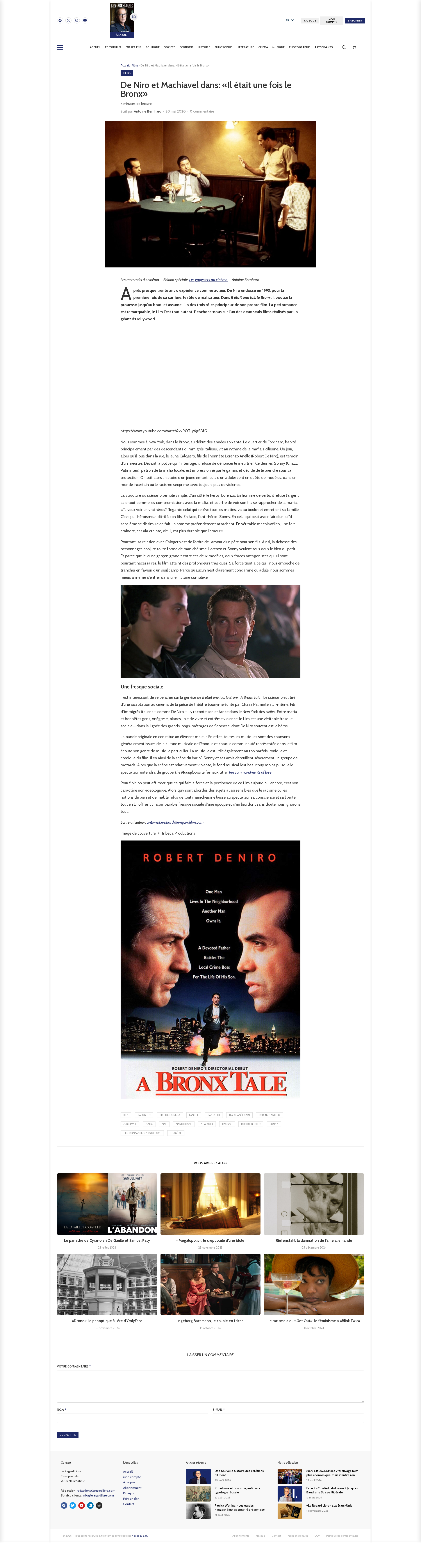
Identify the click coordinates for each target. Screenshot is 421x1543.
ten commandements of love (142, 1132)
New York (207, 1123)
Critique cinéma (170, 1114)
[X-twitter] (68, 20)
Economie (186, 47)
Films (135, 65)
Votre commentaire (74, 1366)
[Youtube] (85, 20)
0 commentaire (202, 111)
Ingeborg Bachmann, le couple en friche (210, 1321)
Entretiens (133, 47)
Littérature (245, 47)
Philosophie (223, 47)
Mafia (149, 1123)
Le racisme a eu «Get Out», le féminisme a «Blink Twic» (314, 1321)
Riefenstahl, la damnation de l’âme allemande (314, 1240)
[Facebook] (60, 20)
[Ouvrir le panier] (354, 47)
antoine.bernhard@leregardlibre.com (175, 822)
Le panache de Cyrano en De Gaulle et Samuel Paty (107, 1240)
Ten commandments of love (249, 772)
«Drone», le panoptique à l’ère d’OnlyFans (107, 1321)
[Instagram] (77, 20)
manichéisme (184, 1123)
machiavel (129, 1123)
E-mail (219, 1409)
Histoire (204, 47)
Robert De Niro (250, 1123)
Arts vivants (324, 47)
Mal (164, 1123)
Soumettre (68, 1434)
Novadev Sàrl (140, 1535)
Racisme (227, 1123)
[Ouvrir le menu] (60, 47)
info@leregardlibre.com (98, 1495)
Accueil (95, 47)
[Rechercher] (344, 47)
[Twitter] (73, 1505)
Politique (153, 47)
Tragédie (176, 1132)
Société (169, 47)
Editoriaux (113, 47)
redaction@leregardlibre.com (96, 1491)
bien (125, 1114)
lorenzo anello (269, 1114)
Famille (193, 1114)
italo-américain (239, 1114)
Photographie (299, 47)
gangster (214, 1114)
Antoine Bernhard (147, 111)
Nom (61, 1409)
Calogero (144, 1114)
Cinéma (263, 47)
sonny (274, 1123)
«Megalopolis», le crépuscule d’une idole (210, 1240)
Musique (278, 47)
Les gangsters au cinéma (208, 279)
